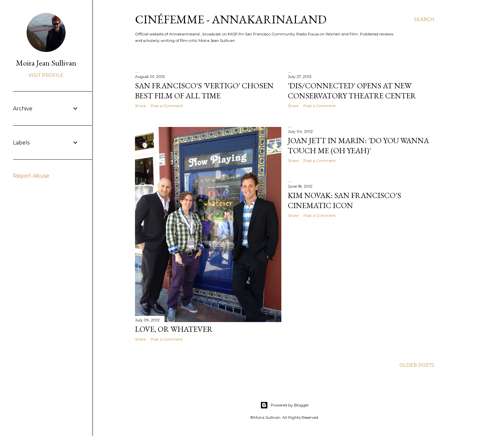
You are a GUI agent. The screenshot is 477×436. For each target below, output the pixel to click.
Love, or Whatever (174, 329)
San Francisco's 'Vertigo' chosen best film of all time (204, 91)
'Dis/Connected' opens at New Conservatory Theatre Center (352, 91)
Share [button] (140, 105)
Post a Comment (167, 105)
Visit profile (46, 75)
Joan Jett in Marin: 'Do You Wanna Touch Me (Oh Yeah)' (358, 145)
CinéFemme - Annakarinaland (230, 19)
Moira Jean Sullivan (46, 63)
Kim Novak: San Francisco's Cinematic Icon (344, 200)
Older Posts (416, 365)
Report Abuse (31, 176)
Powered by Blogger (290, 405)
